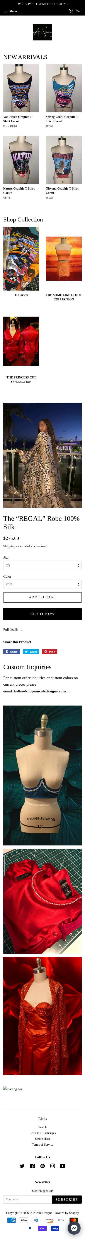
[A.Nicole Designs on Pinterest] (42, 1167)
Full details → (13, 629)
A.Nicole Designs (41, 1213)
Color (7, 576)
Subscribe (67, 1199)
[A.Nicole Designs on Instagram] (52, 1167)
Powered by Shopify (66, 1213)
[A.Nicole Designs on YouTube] (62, 1167)
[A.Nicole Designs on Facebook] (32, 1167)
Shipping (9, 546)
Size (6, 557)
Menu (12, 11)
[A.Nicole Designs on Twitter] (22, 1167)
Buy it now (42, 614)
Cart (78, 11)
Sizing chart (42, 1138)
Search (42, 1127)
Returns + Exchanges (43, 1133)
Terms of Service (42, 1144)
